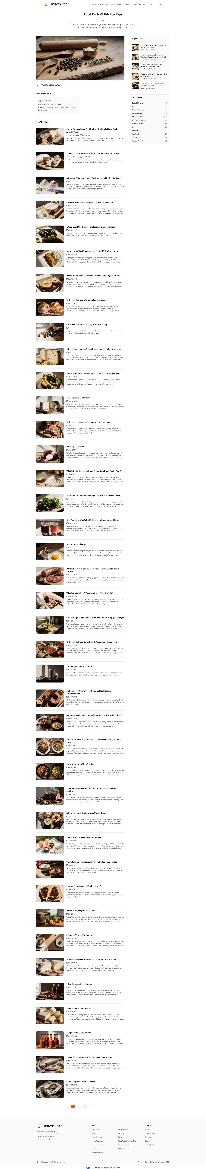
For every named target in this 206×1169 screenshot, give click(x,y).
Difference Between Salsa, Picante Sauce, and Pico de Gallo (91, 642)
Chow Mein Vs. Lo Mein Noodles (80, 764)
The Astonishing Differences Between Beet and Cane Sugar (91, 862)
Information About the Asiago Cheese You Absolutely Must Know (94, 349)
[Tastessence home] (57, 4)
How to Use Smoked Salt (76, 544)
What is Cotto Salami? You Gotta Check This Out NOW (89, 593)
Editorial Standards (151, 1133)
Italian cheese (43, 110)
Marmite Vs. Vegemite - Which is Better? (83, 886)
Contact (148, 1137)
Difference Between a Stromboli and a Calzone (86, 300)
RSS (167, 1162)
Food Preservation (98, 1145)
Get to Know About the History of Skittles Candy (86, 324)
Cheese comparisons (45, 107)
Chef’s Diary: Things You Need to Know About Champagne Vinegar (95, 617)
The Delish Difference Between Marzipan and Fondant (89, 202)
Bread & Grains (97, 1137)
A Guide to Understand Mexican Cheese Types (86, 813)
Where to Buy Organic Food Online (81, 910)
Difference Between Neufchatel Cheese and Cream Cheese (91, 959)
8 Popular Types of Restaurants (79, 935)
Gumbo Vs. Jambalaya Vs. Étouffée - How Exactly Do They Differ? (94, 715)
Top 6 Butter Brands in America (79, 1008)
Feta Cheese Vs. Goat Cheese (78, 397)
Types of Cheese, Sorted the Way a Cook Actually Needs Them (92, 153)
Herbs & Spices (123, 1145)
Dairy (120, 1137)
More (150, 4)
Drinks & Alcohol (116, 4)
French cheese (43, 104)
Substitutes (103, 4)
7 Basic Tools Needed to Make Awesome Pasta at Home (89, 1057)
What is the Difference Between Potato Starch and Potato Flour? (93, 471)
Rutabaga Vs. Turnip (75, 446)
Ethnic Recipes (97, 1141)
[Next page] (92, 1106)
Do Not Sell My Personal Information (105, 1168)
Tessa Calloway (73, 135)
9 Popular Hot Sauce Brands (78, 1032)
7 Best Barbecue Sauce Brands (79, 984)
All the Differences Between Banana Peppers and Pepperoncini (93, 373)
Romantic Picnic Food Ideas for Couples (83, 837)
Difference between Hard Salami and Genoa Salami (88, 422)
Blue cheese (70, 107)
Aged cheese (60, 107)
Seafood (121, 1149)
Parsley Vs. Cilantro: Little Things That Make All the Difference (93, 495)
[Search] (160, 4)
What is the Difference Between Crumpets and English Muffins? (93, 275)
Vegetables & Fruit (98, 1152)
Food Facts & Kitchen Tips (127, 1141)
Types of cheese (44, 101)
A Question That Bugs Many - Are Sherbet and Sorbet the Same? (93, 178)
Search (147, 1141)
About (147, 1129)
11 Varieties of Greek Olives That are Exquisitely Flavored (90, 227)
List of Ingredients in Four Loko (80, 666)
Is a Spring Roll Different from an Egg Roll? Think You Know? (93, 251)
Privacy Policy (150, 1145)
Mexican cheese (56, 104)
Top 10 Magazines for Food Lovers (81, 1081)
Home (94, 4)
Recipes (94, 1149)
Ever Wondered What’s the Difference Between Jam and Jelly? (92, 520)
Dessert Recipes (139, 4)
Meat (128, 4)
